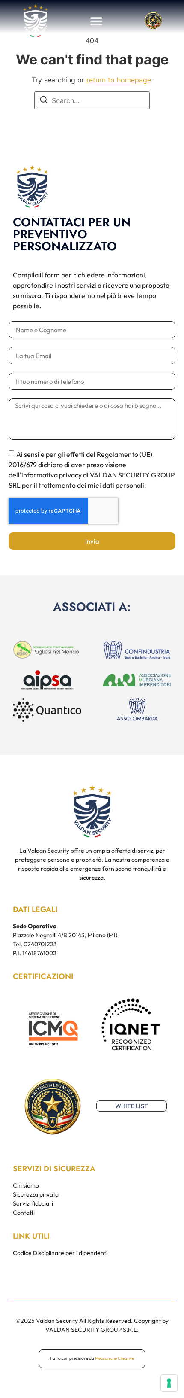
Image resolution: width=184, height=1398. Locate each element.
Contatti (24, 1212)
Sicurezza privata (36, 1194)
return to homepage (118, 80)
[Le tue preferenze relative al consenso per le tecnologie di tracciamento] (169, 1383)
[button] (96, 20)
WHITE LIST (131, 1106)
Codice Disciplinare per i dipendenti (60, 1253)
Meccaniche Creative (114, 1358)
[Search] (44, 101)
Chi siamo (26, 1185)
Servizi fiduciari (33, 1203)
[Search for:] (92, 100)
